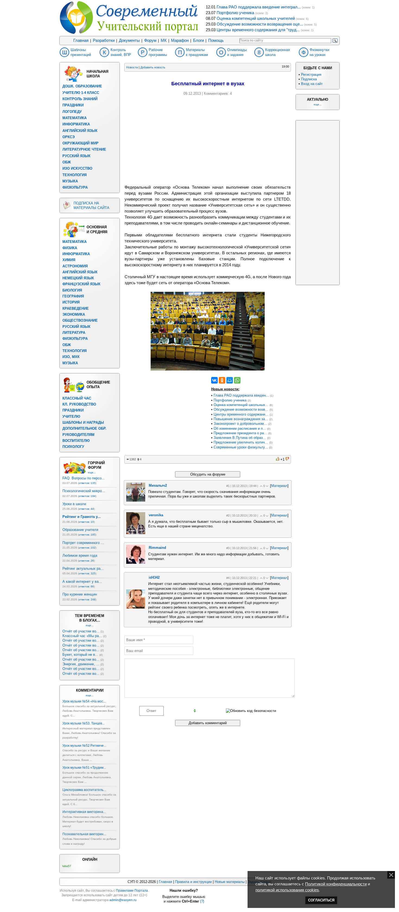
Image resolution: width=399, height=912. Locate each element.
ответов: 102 (87, 547)
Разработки (104, 40)
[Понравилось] (277, 459)
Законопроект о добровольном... (240, 424)
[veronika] (135, 533)
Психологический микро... (83, 491)
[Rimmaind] (135, 562)
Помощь (216, 40)
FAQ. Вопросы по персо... (83, 478)
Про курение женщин (79, 594)
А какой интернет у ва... (82, 582)
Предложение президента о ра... (240, 433)
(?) (202, 901)
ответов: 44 (86, 508)
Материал (279, 486)
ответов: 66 (86, 586)
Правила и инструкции (193, 882)
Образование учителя (80, 530)
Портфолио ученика (235, 13)
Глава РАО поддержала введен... (241, 395)
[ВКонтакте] (214, 380)
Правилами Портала (132, 890)
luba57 (66, 865)
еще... (92, 472)
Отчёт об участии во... (80, 631)
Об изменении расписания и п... (240, 428)
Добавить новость (152, 67)
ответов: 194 (87, 496)
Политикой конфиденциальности (336, 884)
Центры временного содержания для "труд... (258, 30)
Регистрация (311, 74)
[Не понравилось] (287, 459)
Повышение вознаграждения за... (241, 419)
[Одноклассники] (222, 380)
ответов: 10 (86, 521)
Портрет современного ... (83, 543)
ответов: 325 (87, 573)
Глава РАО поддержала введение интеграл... (259, 7)
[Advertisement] (207, 139)
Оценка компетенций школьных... (241, 405)
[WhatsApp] (237, 380)
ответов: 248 (87, 599)
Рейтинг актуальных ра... (83, 568)
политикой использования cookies (287, 890)
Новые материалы (230, 882)
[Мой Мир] (229, 380)
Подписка (309, 79)
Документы (129, 40)
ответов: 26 (86, 560)
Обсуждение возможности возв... (241, 409)
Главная (80, 40)
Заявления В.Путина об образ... (240, 438)
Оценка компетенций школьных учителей (256, 18)
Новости (132, 67)
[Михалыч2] (135, 500)
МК (164, 40)
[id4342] (135, 607)
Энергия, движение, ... (80, 664)
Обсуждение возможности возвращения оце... (260, 24)
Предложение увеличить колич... (241, 442)
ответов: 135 (87, 483)
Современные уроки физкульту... (241, 447)
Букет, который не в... (80, 655)
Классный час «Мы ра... (82, 636)
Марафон (180, 40)
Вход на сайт (312, 84)
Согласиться (321, 900)
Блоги (198, 40)
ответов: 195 (87, 534)
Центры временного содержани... (241, 414)
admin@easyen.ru (123, 900)
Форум (150, 40)
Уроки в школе (74, 504)
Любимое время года (79, 555)
